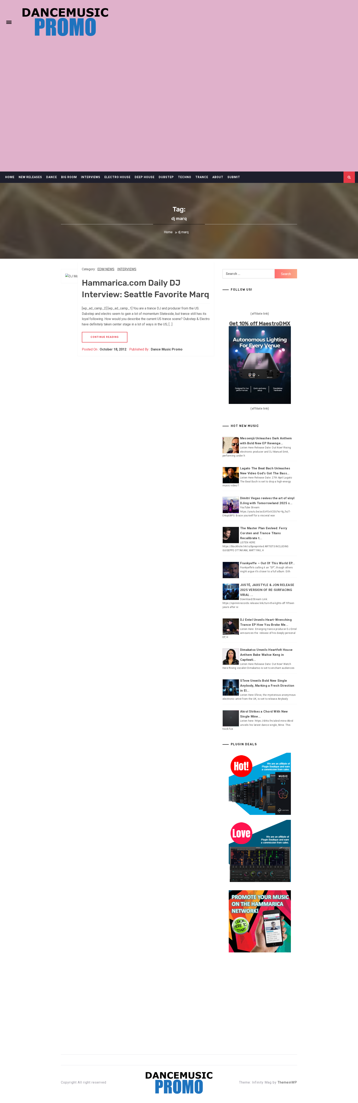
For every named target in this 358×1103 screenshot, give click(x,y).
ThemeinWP (287, 1082)
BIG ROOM (69, 177)
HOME (10, 177)
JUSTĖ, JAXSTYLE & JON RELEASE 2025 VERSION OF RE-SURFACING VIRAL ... (267, 590)
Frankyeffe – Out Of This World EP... (267, 563)
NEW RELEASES (30, 177)
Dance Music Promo (167, 349)
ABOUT (217, 177)
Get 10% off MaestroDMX (259, 323)
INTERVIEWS (90, 177)
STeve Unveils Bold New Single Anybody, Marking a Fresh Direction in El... (267, 685)
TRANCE (201, 177)
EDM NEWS (105, 269)
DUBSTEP (166, 177)
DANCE (51, 177)
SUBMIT (233, 177)
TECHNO (184, 177)
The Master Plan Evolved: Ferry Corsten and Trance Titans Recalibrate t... (263, 533)
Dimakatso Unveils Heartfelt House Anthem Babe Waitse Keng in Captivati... (266, 655)
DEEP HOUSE (145, 177)
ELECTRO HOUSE (117, 177)
